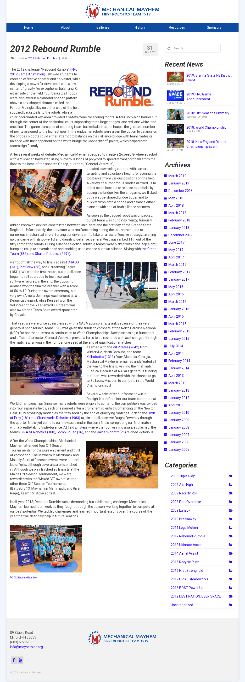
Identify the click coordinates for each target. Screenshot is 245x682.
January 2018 (178, 228)
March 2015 (177, 324)
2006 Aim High (182, 485)
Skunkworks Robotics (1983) (58, 418)
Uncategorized (182, 605)
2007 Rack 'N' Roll (184, 493)
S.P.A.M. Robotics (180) (38, 432)
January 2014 (178, 368)
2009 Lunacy (180, 510)
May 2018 (175, 198)
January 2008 (178, 427)
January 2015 (178, 339)
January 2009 (178, 420)
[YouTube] (20, 660)
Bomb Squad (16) (70, 432)
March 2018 (177, 213)
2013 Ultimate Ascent (187, 545)
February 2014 (179, 361)
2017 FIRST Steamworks (189, 579)
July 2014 (175, 346)
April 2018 (176, 205)
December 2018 (180, 191)
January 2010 (178, 412)
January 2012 (178, 398)
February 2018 (179, 220)
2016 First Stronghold (187, 570)
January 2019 (178, 183)
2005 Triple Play (183, 476)
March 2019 (177, 176)
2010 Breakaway (183, 519)
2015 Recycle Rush (185, 562)
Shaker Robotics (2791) (52, 254)
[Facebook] (14, 660)
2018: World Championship (206, 127)
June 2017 (176, 242)
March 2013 (177, 383)
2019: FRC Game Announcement (198, 96)
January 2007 (178, 435)
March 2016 (177, 302)
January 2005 (178, 449)
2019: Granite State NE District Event (209, 77)
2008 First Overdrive (186, 502)
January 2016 (178, 309)
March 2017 (177, 265)
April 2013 (176, 376)
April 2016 (176, 294)
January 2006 (178, 442)
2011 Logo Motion (184, 528)
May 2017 (175, 250)
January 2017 (178, 279)
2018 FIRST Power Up (187, 588)
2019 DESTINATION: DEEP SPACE (196, 596)
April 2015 (176, 316)
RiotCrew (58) (30, 267)
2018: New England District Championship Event (206, 144)
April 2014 (176, 353)
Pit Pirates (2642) (126, 347)
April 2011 (176, 405)
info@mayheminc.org (26, 647)
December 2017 (180, 235)
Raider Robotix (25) (111, 432)
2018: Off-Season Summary (207, 113)
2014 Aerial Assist (184, 553)
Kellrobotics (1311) (101, 357)
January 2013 (178, 390)
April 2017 (176, 257)
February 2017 (179, 272)
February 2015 (179, 331)
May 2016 (175, 287)
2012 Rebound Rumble (42, 58)
